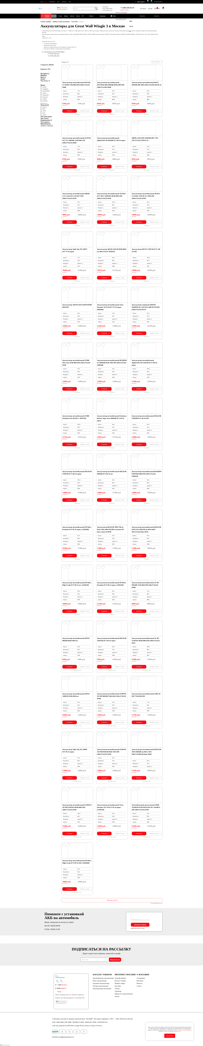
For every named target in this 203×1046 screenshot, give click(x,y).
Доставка (118, 986)
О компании (52, 1)
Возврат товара (120, 983)
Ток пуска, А (45, 81)
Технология (45, 105)
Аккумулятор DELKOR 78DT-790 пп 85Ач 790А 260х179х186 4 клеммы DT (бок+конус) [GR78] (110, 529)
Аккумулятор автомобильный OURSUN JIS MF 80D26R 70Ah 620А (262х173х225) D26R (111, 696)
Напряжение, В (46, 120)
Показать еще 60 (112, 900)
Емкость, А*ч (45, 69)
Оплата (117, 988)
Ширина (44, 75)
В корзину (69, 111)
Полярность (45, 73)
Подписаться (115, 959)
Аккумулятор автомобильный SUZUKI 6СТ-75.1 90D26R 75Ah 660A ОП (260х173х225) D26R (76, 140)
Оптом (117, 996)
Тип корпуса (45, 122)
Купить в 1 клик (84, 111)
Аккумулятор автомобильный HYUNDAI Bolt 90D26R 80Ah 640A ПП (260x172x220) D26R (110, 85)
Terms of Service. (96, 1025)
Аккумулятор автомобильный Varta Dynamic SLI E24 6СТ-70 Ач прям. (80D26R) (110, 307)
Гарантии (64, 1)
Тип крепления (46, 116)
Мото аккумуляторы (100, 981)
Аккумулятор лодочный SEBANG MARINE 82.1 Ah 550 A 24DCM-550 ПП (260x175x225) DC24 (145, 307)
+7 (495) (127, 8)
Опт (70, 1)
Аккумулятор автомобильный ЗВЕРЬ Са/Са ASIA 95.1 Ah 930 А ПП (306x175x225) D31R (76, 196)
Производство (46, 124)
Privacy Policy (84, 1025)
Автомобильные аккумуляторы (103, 978)
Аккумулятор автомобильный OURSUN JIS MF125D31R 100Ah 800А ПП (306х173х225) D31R (76, 807)
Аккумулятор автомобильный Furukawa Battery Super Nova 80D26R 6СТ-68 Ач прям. (112, 418)
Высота (43, 77)
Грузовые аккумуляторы (101, 983)
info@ (61, 988)
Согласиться (169, 1036)
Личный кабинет (120, 978)
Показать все (44, 103)
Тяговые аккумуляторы (100, 986)
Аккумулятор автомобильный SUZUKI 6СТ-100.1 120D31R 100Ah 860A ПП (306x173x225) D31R (111, 196)
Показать (43, 125)
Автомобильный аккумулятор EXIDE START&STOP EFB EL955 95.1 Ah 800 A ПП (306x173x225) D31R (146, 807)
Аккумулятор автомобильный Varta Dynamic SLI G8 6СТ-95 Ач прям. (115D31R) (110, 807)
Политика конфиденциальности (63, 1037)
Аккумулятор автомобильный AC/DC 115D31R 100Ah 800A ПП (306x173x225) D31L (146, 640)
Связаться (102, 16)
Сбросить (49, 125)
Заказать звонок (140, 925)
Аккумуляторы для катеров (102, 988)
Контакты (140, 981)
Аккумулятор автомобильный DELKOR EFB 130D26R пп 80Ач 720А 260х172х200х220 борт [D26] (146, 752)
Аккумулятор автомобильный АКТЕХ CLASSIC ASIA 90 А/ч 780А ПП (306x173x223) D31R (146, 196)
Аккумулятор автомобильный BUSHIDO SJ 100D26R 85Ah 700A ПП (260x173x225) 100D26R (112, 362)
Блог (58, 1)
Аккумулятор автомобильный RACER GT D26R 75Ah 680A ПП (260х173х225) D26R (76, 85)
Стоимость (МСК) (47, 65)
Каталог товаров (47, 16)
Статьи (139, 986)
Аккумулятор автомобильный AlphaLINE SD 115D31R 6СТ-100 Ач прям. (144, 362)
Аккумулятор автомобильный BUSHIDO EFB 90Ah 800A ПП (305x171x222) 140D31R (147, 474)
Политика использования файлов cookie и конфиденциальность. (175, 1030)
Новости (139, 983)
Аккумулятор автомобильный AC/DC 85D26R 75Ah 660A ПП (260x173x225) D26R (145, 585)
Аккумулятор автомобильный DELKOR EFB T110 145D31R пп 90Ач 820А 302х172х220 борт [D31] (146, 529)
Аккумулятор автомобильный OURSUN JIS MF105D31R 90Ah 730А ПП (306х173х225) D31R (111, 752)
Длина (43, 79)
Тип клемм (45, 118)
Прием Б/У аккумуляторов (124, 994)
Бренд (43, 85)
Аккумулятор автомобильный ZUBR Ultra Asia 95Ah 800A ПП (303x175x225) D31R (76, 362)
